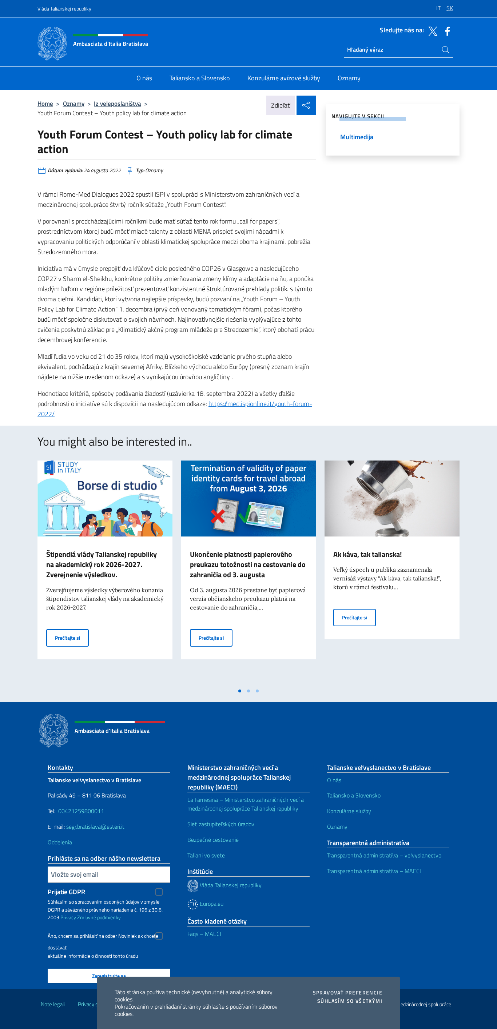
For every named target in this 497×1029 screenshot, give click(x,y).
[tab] (239, 691)
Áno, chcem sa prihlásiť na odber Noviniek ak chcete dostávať (103, 937)
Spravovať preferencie (347, 992)
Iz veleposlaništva (117, 103)
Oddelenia (60, 842)
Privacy (68, 917)
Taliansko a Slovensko (354, 795)
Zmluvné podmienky (99, 917)
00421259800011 (81, 811)
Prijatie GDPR (66, 892)
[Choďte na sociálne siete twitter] (431, 30)
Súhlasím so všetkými (349, 1001)
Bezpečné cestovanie (213, 839)
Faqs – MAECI (204, 933)
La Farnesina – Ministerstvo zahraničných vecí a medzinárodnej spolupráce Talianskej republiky (245, 804)
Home (45, 103)
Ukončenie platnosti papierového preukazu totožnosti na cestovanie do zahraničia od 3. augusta (248, 564)
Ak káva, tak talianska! (367, 554)
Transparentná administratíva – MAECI (374, 871)
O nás (334, 780)
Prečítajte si (72, 638)
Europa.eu (210, 903)
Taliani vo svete (206, 855)
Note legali (53, 1004)
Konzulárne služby (349, 811)
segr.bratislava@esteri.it (95, 826)
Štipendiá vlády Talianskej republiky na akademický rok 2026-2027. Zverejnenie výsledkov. (101, 564)
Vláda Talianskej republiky (64, 8)
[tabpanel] (104, 572)
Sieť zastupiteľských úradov (220, 824)
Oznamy (73, 103)
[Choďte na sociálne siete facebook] (445, 30)
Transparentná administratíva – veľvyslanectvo (384, 855)
